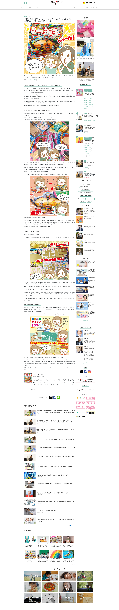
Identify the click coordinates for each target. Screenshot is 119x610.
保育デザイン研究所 (91, 334)
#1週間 (89, 155)
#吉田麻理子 (91, 104)
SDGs (70, 7)
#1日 (92, 106)
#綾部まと (86, 132)
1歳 (82, 198)
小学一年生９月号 (38, 374)
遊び (33, 7)
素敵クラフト (89, 184)
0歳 (78, 198)
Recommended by (66, 525)
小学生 (34, 79)
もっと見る (85, 320)
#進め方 (85, 98)
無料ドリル (54, 7)
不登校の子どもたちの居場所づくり (85, 192)
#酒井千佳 (86, 167)
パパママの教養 (27, 7)
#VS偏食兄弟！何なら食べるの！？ (90, 120)
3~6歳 (92, 198)
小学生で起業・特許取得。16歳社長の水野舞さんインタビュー (89, 250)
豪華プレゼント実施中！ (85, 37)
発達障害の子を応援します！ (85, 186)
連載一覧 (88, 7)
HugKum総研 (81, 184)
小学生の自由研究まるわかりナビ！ (43, 7)
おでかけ (83, 7)
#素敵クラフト (87, 106)
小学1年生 (30, 79)
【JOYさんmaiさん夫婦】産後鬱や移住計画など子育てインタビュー (89, 226)
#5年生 (85, 104)
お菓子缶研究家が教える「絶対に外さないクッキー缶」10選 (89, 242)
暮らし (77, 7)
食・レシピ (61, 7)
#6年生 (90, 102)
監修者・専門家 (94, 7)
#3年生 (90, 100)
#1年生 (90, 98)
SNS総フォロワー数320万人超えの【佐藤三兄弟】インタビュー (89, 234)
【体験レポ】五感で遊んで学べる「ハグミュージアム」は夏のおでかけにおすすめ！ (85, 58)
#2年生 (85, 100)
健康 (74, 7)
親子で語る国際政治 (85, 189)
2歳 (87, 198)
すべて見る (85, 362)
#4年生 (85, 102)
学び (22, 7)
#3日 (85, 108)
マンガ (66, 7)
